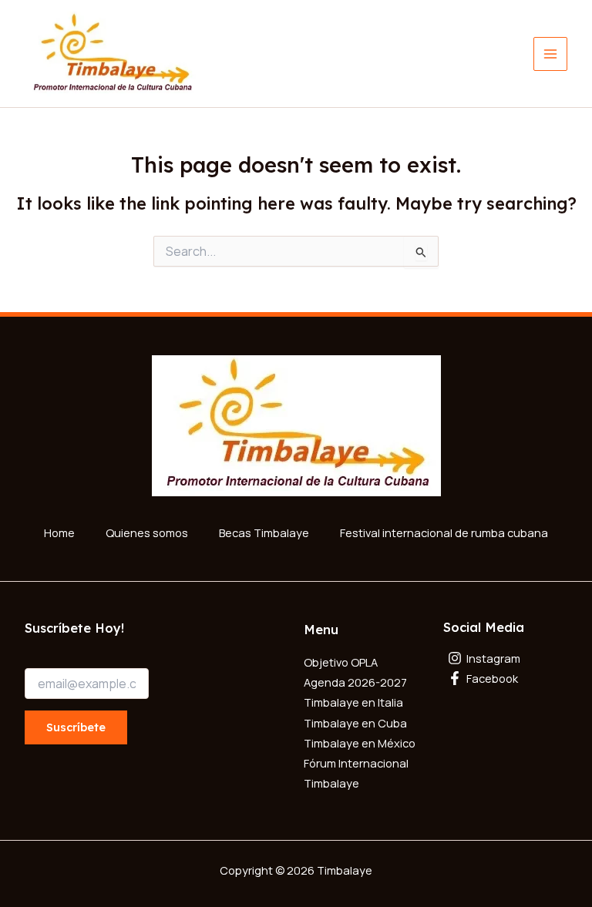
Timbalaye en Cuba (355, 723)
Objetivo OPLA (341, 662)
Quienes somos (147, 532)
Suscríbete (76, 727)
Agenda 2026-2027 (355, 682)
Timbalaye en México (359, 743)
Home (59, 532)
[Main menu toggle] (550, 54)
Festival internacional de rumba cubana (444, 532)
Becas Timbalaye (264, 532)
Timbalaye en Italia (353, 702)
